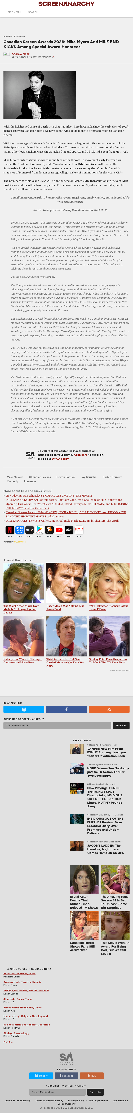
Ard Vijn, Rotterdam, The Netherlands (26, 990)
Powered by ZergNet (120, 671)
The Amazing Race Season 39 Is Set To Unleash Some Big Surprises (114, 902)
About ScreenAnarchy (17, 1100)
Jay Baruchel (89, 477)
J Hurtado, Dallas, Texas (17, 999)
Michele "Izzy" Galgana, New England (25, 1016)
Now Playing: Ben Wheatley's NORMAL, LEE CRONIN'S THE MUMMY (49, 495)
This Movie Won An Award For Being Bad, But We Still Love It (115, 948)
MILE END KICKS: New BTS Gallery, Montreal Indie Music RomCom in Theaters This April (62, 520)
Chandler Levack (40, 477)
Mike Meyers (15, 477)
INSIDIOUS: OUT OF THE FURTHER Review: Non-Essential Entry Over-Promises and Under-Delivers (105, 826)
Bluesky (43, 1075)
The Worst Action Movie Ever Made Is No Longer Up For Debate (21, 609)
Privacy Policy (76, 1100)
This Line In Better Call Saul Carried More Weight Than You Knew (65, 662)
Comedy (12, 481)
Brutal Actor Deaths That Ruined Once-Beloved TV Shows (84, 902)
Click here (81, 454)
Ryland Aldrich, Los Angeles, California (26, 1024)
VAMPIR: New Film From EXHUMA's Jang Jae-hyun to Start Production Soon (106, 752)
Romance (30, 481)
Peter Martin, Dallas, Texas (19, 973)
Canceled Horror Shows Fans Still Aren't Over (82, 946)
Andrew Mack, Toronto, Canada (22, 982)
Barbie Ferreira (112, 477)
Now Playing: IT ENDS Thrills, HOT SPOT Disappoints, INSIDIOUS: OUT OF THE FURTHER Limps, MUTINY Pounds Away (105, 797)
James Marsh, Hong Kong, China (22, 1007)
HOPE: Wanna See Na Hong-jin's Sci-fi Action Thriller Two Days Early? (108, 772)
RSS (93, 1075)
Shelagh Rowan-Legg (16, 1033)
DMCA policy (60, 458)
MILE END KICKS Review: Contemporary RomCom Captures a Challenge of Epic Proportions (64, 500)
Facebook (67, 1075)
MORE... (8, 1041)
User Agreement (98, 1100)
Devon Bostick (65, 477)
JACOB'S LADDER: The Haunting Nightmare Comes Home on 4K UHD (105, 849)
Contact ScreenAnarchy (49, 1100)
